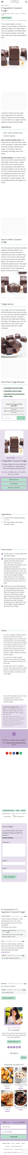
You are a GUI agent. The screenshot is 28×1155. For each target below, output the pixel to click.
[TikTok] (19, 1047)
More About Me (13, 1041)
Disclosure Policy (16, 1146)
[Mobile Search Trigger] (26, 2)
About (23, 1143)
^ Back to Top (6, 1143)
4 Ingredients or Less (8, 810)
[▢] (2, 517)
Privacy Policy (8, 1149)
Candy (17, 810)
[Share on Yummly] (10, 753)
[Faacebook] (8, 1047)
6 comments (7, 816)
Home (2, 5)
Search (14, 1053)
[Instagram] (11, 1047)
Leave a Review (15, 487)
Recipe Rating (7, 838)
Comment (6, 842)
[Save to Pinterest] (7, 753)
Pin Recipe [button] (15, 483)
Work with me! (18, 1149)
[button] (7, 458)
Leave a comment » (18, 816)
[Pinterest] (14, 1047)
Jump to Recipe (7, 17)
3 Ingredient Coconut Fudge (13, 388)
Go (21, 418)
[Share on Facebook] (14, 753)
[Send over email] (20, 753)
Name (4, 861)
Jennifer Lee (5, 13)
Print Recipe (15, 479)
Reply (25, 916)
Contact (7, 1146)
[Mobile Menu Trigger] (1, 2)
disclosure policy (23, 20)
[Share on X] (17, 753)
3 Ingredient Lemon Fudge (13, 391)
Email (4, 868)
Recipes (7, 5)
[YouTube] (17, 1047)
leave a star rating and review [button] (16, 743)
